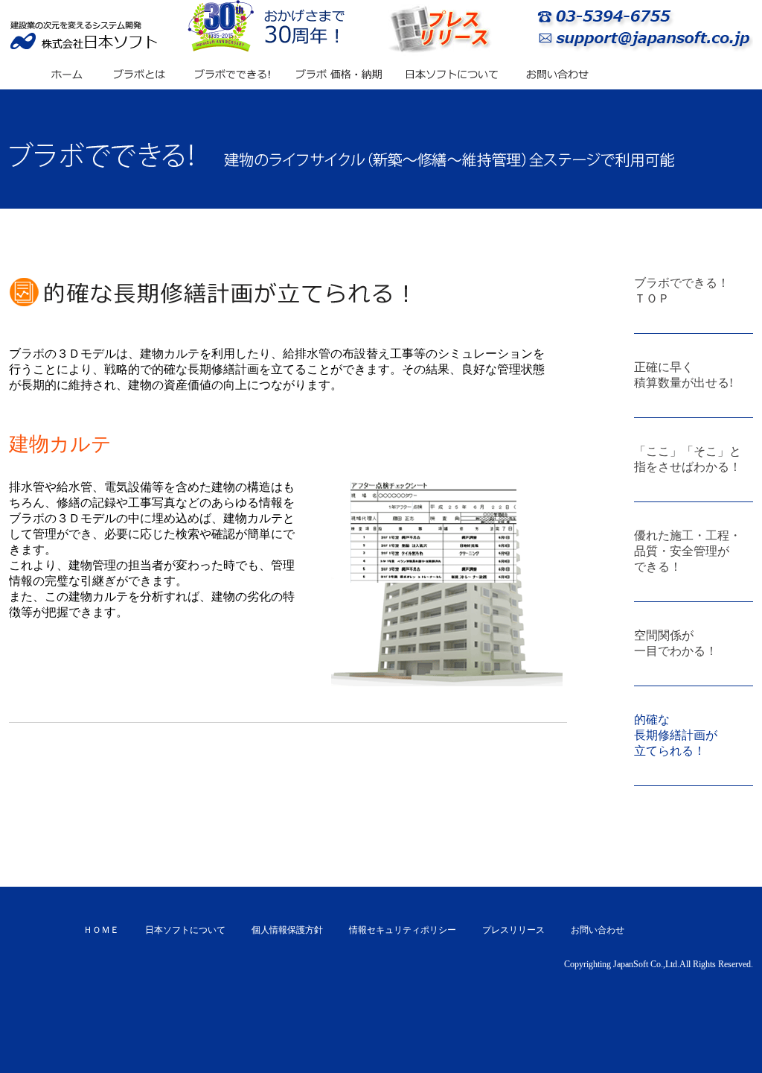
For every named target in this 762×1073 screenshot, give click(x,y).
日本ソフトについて (185, 930)
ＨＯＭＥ (101, 930)
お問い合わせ (597, 930)
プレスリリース (513, 930)
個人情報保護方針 (287, 930)
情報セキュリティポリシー (402, 930)
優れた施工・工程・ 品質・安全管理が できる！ (687, 551)
